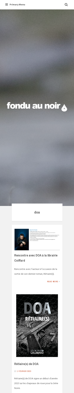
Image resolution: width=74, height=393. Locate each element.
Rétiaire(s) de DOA (26, 364)
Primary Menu (17, 5)
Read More (52, 281)
